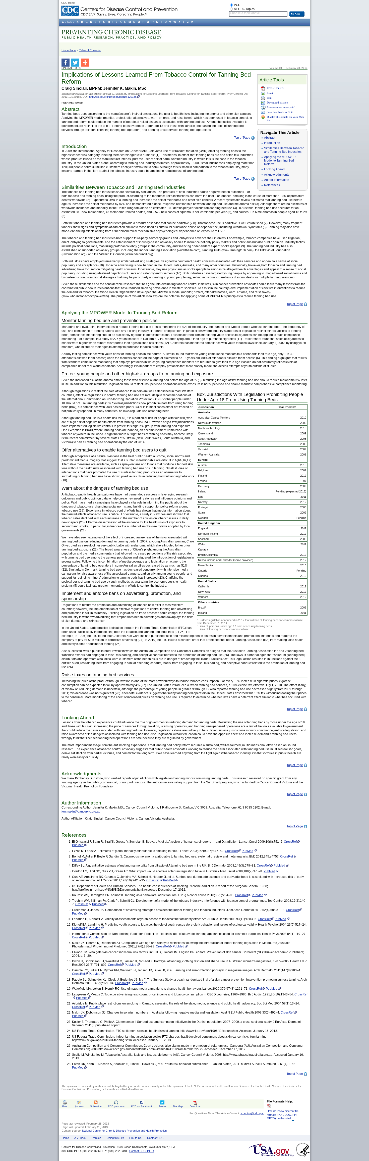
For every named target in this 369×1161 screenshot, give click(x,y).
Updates (79, 1106)
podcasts (116, 1106)
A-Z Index (80, 1137)
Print (269, 97)
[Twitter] (76, 63)
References (272, 185)
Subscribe (96, 1106)
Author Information (276, 180)
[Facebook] (66, 63)
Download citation (277, 102)
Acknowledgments (276, 174)
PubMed (78, 845)
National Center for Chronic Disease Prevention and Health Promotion (124, 1130)
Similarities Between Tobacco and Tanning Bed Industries (284, 150)
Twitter (162, 1106)
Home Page (69, 50)
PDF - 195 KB (275, 88)
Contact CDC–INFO (141, 1150)
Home (65, 1137)
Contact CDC (155, 1137)
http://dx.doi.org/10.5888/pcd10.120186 (113, 96)
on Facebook (141, 1106)
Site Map (177, 1106)
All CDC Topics (244, 9)
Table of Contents (90, 50)
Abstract (269, 137)
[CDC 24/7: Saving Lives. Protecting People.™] (119, 7)
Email (270, 92)
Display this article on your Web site (285, 118)
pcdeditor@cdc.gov (252, 1113)
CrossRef (290, 841)
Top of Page (242, 137)
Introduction (272, 143)
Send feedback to (280, 112)
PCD (237, 5)
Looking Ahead (274, 169)
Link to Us (135, 1137)
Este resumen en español (281, 107)
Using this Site (115, 1137)
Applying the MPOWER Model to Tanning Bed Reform (280, 160)
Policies (96, 1137)
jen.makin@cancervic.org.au (81, 811)
